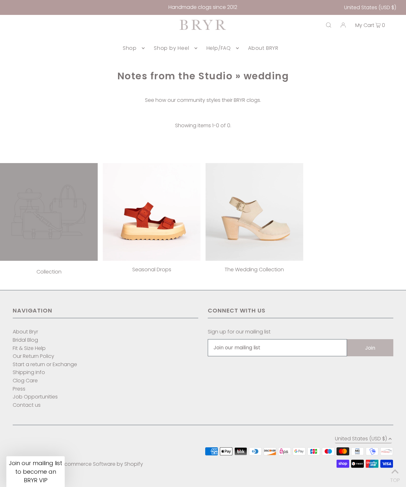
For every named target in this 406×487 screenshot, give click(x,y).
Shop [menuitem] (130, 48)
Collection (49, 271)
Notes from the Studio (175, 76)
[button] (35, 471)
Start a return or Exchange (45, 364)
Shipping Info (29, 372)
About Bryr (25, 331)
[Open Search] (328, 25)
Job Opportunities (35, 396)
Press (19, 388)
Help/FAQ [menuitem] (218, 48)
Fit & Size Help (29, 348)
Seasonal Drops (151, 269)
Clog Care (25, 380)
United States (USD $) (370, 7)
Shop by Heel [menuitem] (171, 48)
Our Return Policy (33, 356)
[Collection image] (49, 259)
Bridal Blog (25, 340)
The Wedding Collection (254, 269)
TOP (395, 479)
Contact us (27, 405)
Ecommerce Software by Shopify (102, 464)
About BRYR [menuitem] (263, 48)
